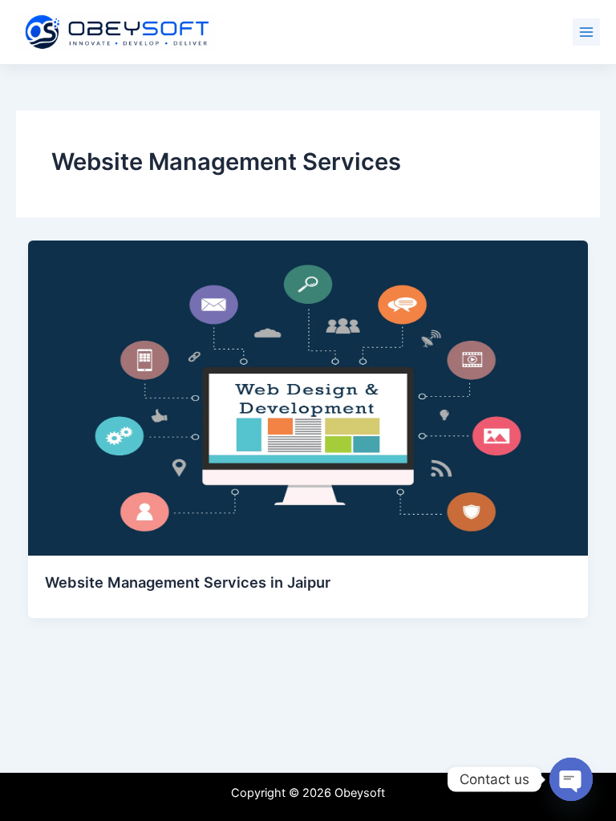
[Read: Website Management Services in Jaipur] (308, 397)
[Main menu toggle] (586, 32)
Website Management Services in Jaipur (187, 582)
